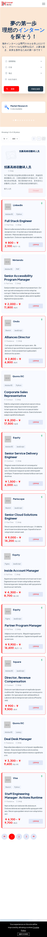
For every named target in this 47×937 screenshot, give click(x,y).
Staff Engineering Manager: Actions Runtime (23, 795)
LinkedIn (18, 205)
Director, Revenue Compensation (18, 679)
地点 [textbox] (10, 73)
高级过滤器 (35, 89)
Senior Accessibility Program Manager (18, 277)
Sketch (8, 330)
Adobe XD (9, 214)
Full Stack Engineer (18, 221)
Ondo (16, 321)
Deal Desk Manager (18, 739)
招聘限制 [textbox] (12, 61)
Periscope (18, 498)
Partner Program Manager (23, 625)
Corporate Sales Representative (16, 393)
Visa (15, 778)
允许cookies (23, 934)
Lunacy (18, 732)
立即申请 (36, 245)
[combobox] (24, 61)
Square (17, 661)
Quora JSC (18, 376)
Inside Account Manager (21, 570)
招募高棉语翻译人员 (29, 151)
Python (19, 214)
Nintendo (18, 260)
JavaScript (18, 330)
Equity (16, 437)
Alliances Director (17, 337)
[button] (13, 120)
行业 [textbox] (10, 67)
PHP (17, 269)
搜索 (12, 89)
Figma (7, 564)
